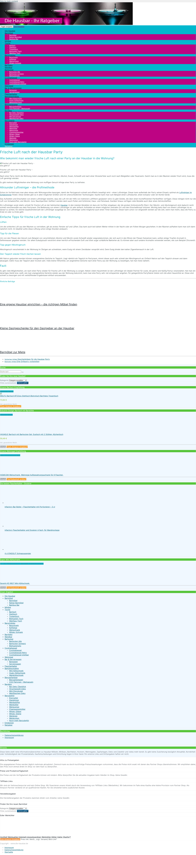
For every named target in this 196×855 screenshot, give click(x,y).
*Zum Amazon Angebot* (10, 406)
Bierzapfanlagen (16, 680)
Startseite (9, 852)
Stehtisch (13, 614)
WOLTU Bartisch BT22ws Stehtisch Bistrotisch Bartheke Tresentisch (29, 396)
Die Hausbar (19, 26)
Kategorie (4, 380)
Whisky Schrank (15, 63)
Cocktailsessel (11, 78)
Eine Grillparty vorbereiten (22, 361)
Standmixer (14, 700)
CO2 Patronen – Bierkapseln (19, 108)
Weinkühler (13, 705)
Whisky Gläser (15, 711)
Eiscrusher (13, 698)
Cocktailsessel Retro (18, 652)
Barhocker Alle (15, 641)
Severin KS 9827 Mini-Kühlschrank (15, 583)
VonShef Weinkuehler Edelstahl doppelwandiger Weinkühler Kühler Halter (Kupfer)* (35, 837)
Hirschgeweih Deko (17, 689)
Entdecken (9, 144)
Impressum (9, 737)
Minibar (8, 41)
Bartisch (12, 612)
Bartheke (8, 65)
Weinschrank (14, 630)
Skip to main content (9, 1)
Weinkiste (13, 716)
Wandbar (8, 67)
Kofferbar (13, 628)
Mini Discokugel (16, 691)
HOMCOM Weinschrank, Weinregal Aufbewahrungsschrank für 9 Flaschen (31, 475)
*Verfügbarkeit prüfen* (16, 479)
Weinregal (9, 86)
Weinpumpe (14, 707)
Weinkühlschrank (16, 675)
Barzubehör (10, 120)
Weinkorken (14, 718)
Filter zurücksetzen (8, 383)
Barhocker (9, 70)
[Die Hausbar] (66, 24)
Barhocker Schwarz (17, 643)
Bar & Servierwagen (13, 88)
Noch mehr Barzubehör (18, 142)
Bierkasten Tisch (16, 619)
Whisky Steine (15, 714)
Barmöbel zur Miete (12, 352)
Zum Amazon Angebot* (10, 839)
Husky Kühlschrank (17, 673)
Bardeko (8, 110)
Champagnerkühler (17, 709)
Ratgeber (9, 146)
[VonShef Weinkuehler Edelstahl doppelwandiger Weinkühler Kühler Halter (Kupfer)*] (17, 835)
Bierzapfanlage (11, 104)
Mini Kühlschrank (16, 671)
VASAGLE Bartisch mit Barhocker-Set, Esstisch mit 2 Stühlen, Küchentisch (31, 434)
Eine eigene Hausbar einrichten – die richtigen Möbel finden (38, 304)
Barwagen (13, 662)
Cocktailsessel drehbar (17, 84)
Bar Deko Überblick (17, 686)
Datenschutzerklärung (14, 735)
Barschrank (14, 625)
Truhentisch (14, 616)
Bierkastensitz (15, 646)
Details (3, 447)
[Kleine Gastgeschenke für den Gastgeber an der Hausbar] (15, 323)
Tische (7, 43)
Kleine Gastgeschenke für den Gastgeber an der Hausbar (37, 328)
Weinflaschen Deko (16, 118)
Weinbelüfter (14, 702)
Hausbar (63, 205)
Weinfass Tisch (15, 621)
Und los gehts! (22, 383)
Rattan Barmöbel (16, 603)
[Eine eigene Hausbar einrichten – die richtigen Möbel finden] (15, 299)
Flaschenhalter (11, 94)
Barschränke (10, 55)
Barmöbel (9, 33)
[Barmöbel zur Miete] (15, 347)
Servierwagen (15, 664)
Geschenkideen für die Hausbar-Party (27, 359)
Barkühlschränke (12, 96)
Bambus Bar (13, 39)
